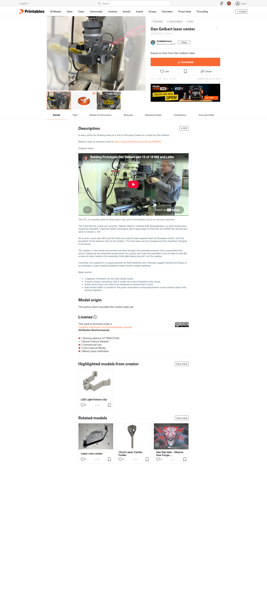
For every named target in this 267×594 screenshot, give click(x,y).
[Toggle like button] (83, 405)
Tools (191, 21)
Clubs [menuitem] (81, 11)
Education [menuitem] (167, 11)
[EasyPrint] (221, 3)
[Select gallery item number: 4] (98, 447)
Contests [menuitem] (112, 11)
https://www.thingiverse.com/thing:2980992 (137, 141)
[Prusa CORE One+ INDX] (185, 93)
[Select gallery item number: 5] (100, 447)
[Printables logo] (32, 11)
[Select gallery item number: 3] (96, 447)
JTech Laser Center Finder (130, 453)
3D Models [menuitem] (55, 11)
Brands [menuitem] (126, 11)
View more (181, 363)
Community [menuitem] (96, 11)
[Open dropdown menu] (217, 28)
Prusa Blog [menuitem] (202, 11)
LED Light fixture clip (94, 399)
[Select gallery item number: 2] (93, 447)
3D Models (158, 21)
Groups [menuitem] (152, 11)
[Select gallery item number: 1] (90, 447)
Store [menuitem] (69, 11)
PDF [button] (185, 128)
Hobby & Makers (175, 21)
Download (187, 61)
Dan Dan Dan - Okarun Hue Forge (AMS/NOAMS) (169, 453)
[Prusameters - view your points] (229, 3)
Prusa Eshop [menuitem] (184, 11)
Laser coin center (92, 453)
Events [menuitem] (139, 11)
